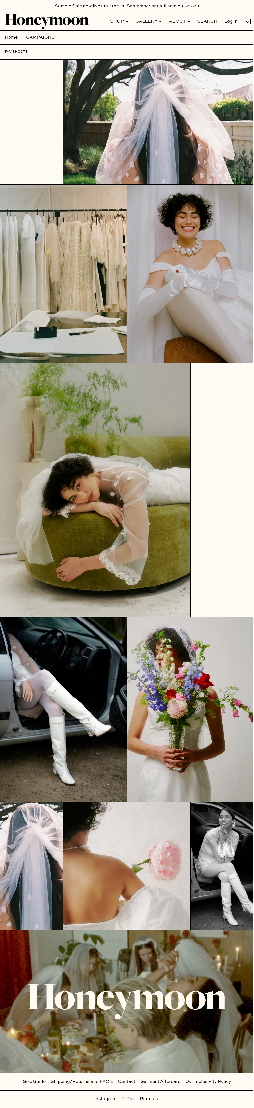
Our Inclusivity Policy (206, 1082)
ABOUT (173, 21)
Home (11, 37)
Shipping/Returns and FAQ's (80, 1082)
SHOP (113, 21)
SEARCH (203, 21)
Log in (227, 21)
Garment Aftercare (159, 1082)
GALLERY (143, 21)
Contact (125, 1082)
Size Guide (32, 1082)
